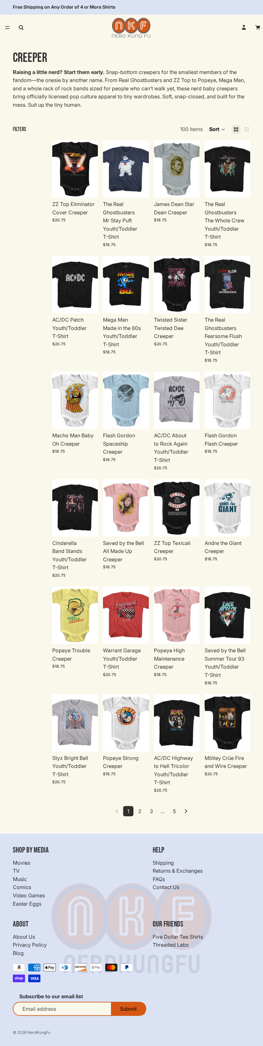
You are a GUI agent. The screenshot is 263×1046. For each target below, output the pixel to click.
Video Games (29, 895)
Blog (18, 953)
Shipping (163, 863)
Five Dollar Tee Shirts (178, 937)
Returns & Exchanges (178, 871)
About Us (24, 937)
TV (16, 871)
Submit (128, 1009)
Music (20, 879)
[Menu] (7, 27)
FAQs (159, 879)
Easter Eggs (27, 904)
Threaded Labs (171, 945)
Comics (22, 887)
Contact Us (166, 887)
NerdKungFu (39, 1032)
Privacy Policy (30, 945)
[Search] (21, 28)
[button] (217, 129)
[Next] (186, 811)
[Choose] (88, 188)
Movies (21, 863)
